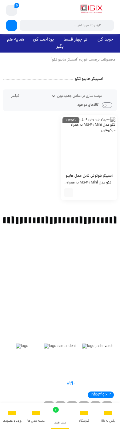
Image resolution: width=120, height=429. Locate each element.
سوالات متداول (107, 293)
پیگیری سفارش (107, 264)
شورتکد (112, 256)
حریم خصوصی (108, 308)
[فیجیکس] (91, 10)
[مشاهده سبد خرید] (11, 10)
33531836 (84, 384)
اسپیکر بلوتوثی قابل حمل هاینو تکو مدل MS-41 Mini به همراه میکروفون (89, 182)
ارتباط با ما (110, 248)
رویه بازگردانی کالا (105, 301)
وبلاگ (113, 241)
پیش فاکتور (109, 272)
